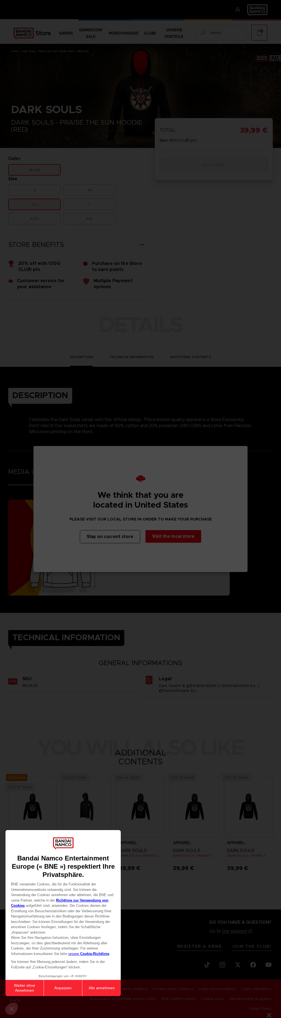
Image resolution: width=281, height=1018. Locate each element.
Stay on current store (110, 536)
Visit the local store (173, 536)
